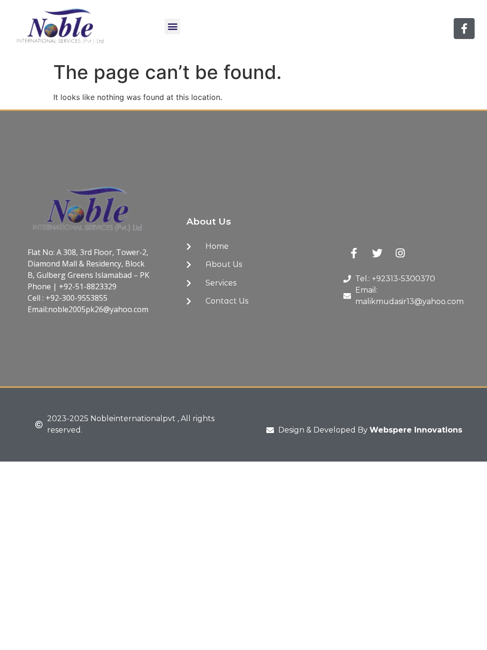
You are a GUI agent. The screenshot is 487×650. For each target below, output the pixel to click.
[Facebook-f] (464, 28)
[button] (172, 26)
